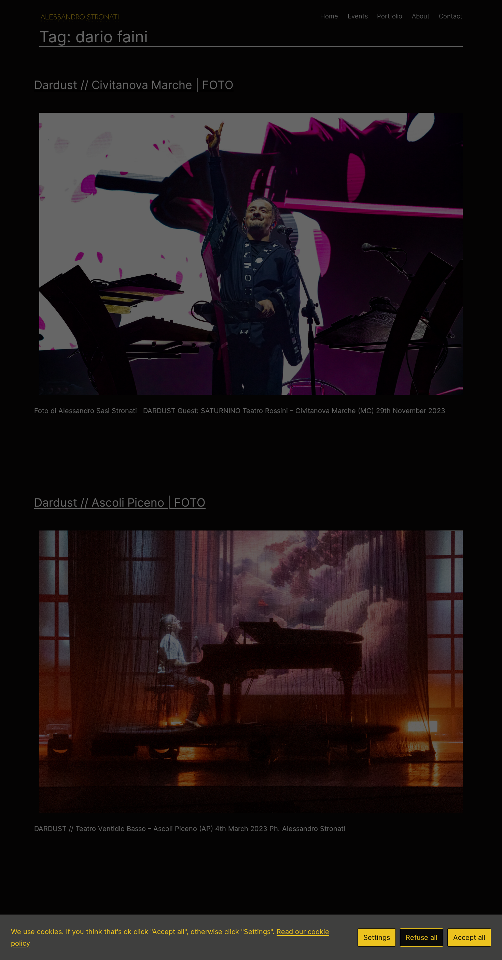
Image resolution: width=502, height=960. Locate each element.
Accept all (469, 937)
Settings (376, 937)
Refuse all (421, 937)
